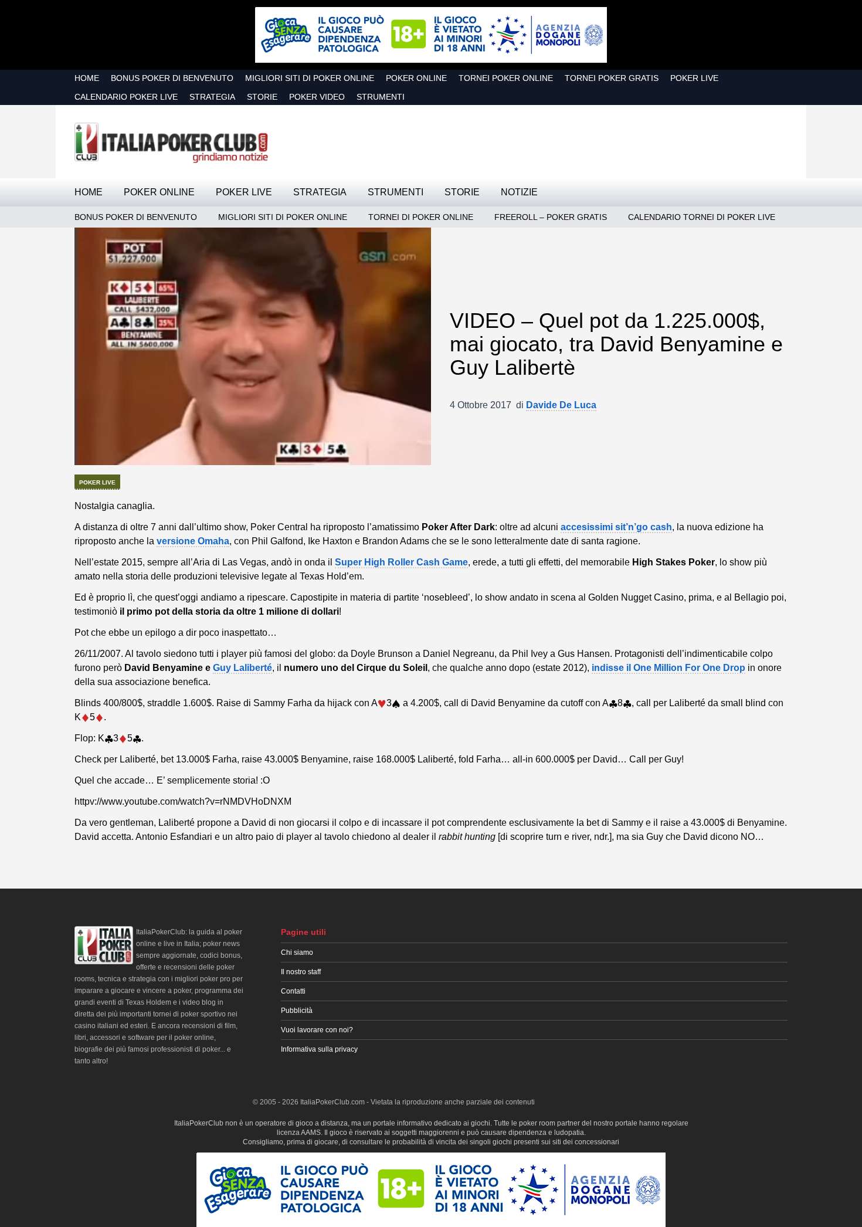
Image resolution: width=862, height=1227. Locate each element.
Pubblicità (297, 1010)
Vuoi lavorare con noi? (317, 1030)
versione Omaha (193, 541)
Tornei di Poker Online (420, 217)
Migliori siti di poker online (309, 78)
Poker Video (317, 96)
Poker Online (416, 78)
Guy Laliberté (242, 668)
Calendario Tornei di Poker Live (701, 217)
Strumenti (381, 96)
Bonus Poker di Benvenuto (172, 78)
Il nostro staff (301, 972)
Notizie (519, 192)
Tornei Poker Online (506, 78)
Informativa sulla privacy (319, 1049)
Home (86, 78)
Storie (262, 96)
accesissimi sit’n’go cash (616, 527)
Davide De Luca (561, 405)
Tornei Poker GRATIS (612, 78)
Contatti (293, 991)
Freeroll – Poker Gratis (550, 217)
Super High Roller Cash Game (401, 562)
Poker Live (694, 78)
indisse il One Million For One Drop (668, 668)
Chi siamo (297, 952)
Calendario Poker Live (126, 96)
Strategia (212, 96)
